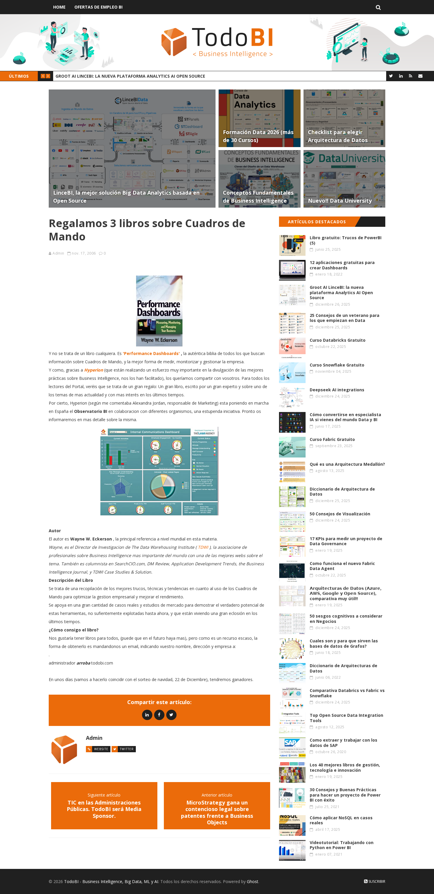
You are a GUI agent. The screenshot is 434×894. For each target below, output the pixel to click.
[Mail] (420, 76)
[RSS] (410, 76)
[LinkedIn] (401, 76)
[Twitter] (391, 76)
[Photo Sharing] (159, 311)
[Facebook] (159, 714)
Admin (58, 253)
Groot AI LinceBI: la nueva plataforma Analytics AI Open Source (130, 76)
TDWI (203, 547)
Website (101, 749)
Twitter (127, 749)
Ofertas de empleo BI (98, 7)
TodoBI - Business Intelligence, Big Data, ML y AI (111, 881)
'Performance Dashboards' (151, 353)
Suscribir (376, 881)
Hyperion (93, 370)
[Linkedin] (147, 714)
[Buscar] (378, 7)
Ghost (252, 881)
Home (59, 7)
